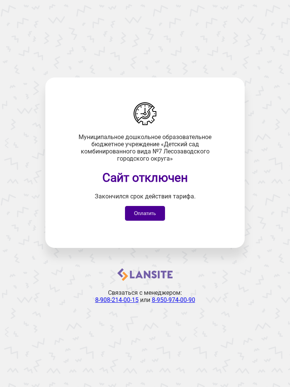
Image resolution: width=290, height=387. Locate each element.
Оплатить (145, 213)
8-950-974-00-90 (173, 299)
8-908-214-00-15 (117, 299)
